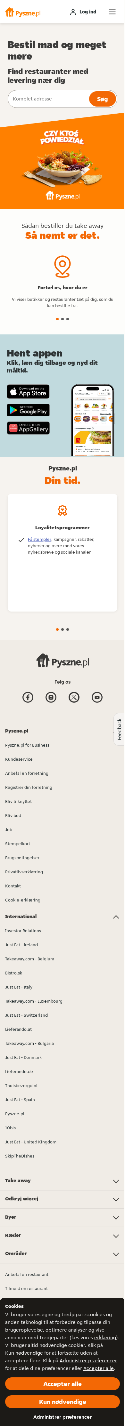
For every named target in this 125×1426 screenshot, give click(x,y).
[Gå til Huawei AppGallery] (28, 427)
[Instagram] (51, 702)
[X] (74, 702)
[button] (22, 12)
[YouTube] (97, 702)
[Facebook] (27, 702)
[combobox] (48, 99)
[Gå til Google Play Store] (28, 410)
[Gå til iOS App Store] (28, 391)
